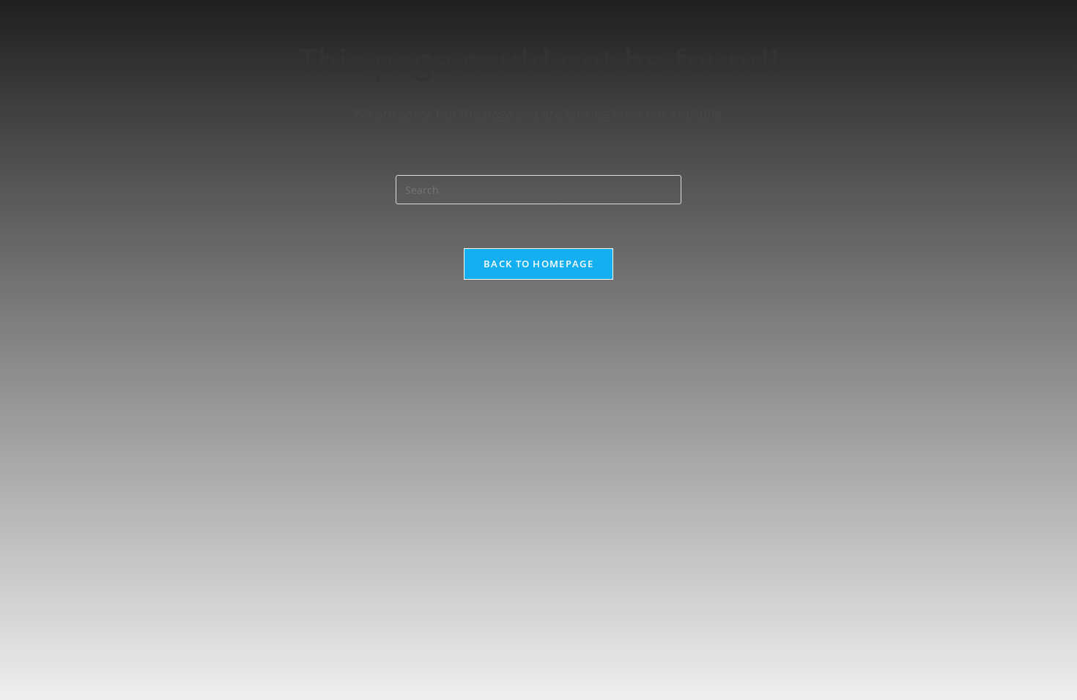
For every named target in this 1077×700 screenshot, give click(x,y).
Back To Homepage (538, 263)
